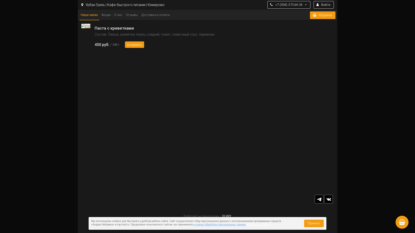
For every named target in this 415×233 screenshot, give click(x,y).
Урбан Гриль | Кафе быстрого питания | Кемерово (124, 5)
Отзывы (132, 15)
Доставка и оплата (155, 15)
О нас (118, 15)
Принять (314, 223)
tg (319, 199)
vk (328, 199)
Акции (106, 15)
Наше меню (89, 15)
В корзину (134, 44)
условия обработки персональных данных (219, 224)
